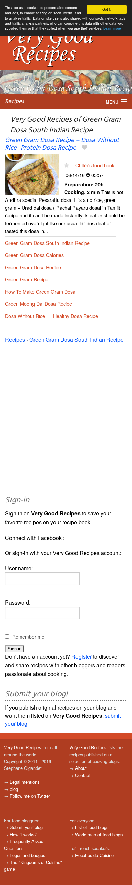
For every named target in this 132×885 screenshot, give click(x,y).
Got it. (107, 9)
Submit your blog (26, 827)
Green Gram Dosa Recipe (33, 267)
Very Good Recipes (22, 747)
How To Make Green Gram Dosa (40, 291)
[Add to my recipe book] (84, 148)
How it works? (23, 834)
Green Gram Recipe (26, 279)
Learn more (112, 28)
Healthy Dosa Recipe (75, 315)
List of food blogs (91, 827)
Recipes (14, 101)
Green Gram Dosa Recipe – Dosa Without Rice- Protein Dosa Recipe (62, 144)
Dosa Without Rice (25, 315)
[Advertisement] (66, 418)
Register (81, 656)
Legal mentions (24, 782)
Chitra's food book (94, 165)
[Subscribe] (66, 165)
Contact (82, 775)
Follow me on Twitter (30, 796)
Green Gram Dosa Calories (34, 254)
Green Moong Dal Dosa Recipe (38, 303)
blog (14, 789)
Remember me (28, 636)
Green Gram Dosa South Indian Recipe (47, 242)
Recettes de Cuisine (94, 855)
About (81, 768)
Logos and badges (27, 855)
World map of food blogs (99, 834)
